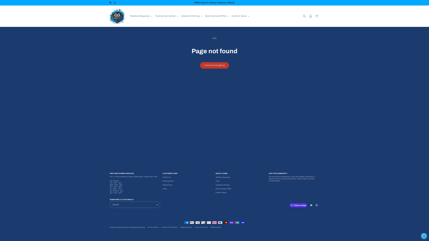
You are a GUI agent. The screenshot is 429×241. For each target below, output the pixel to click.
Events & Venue (221, 192)
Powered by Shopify (137, 227)
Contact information (169, 227)
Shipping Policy (168, 181)
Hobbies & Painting (222, 185)
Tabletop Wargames (223, 177)
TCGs (217, 181)
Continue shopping (214, 65)
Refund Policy (168, 185)
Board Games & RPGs (223, 189)
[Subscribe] (157, 204)
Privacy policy (153, 227)
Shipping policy (186, 227)
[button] (141, 16)
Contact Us (167, 177)
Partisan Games (122, 227)
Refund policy (216, 227)
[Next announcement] (256, 2)
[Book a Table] (424, 236)
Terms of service (201, 227)
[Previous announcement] (172, 2)
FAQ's (165, 189)
